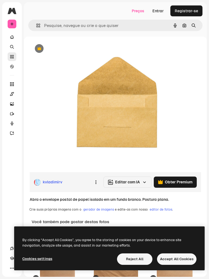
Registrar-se (186, 10)
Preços (138, 10)
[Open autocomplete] (36, 25)
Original (64, 48)
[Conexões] (12, 248)
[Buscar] (12, 47)
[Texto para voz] (12, 123)
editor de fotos (161, 209)
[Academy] (12, 258)
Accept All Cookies (176, 259)
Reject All (134, 259)
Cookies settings (37, 258)
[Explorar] (12, 66)
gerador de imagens (98, 209)
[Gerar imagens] (12, 103)
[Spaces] (12, 94)
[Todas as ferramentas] (12, 84)
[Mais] (12, 268)
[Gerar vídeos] (12, 113)
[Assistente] (12, 133)
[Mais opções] (95, 182)
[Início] (12, 37)
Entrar (158, 10)
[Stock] (12, 56)
